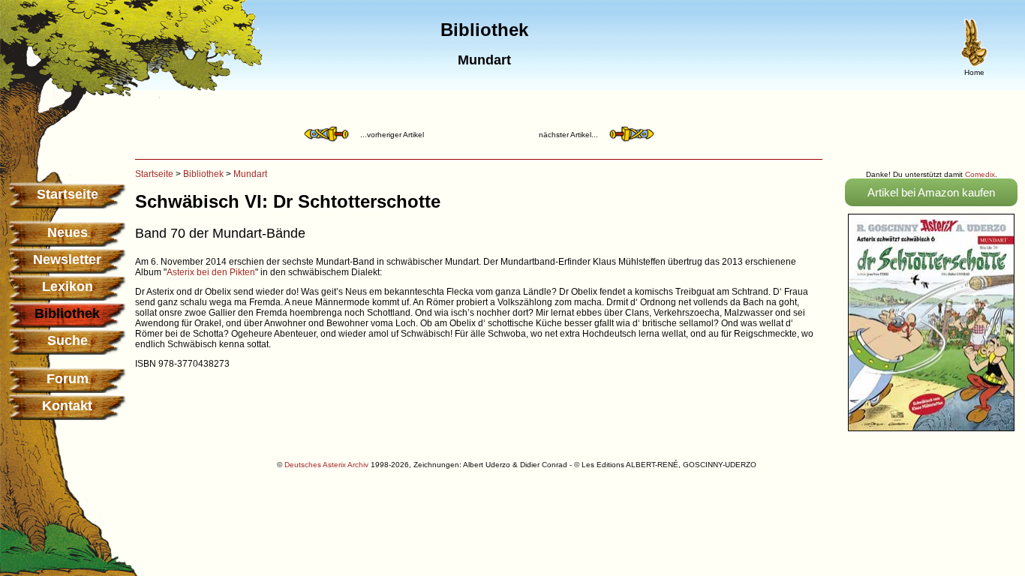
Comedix (980, 174)
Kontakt (67, 405)
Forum (68, 378)
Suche (67, 340)
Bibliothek (203, 174)
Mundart (250, 174)
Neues (67, 232)
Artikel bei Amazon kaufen (931, 192)
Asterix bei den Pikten (211, 272)
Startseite (67, 194)
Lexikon (67, 286)
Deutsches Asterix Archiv (326, 464)
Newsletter (67, 259)
